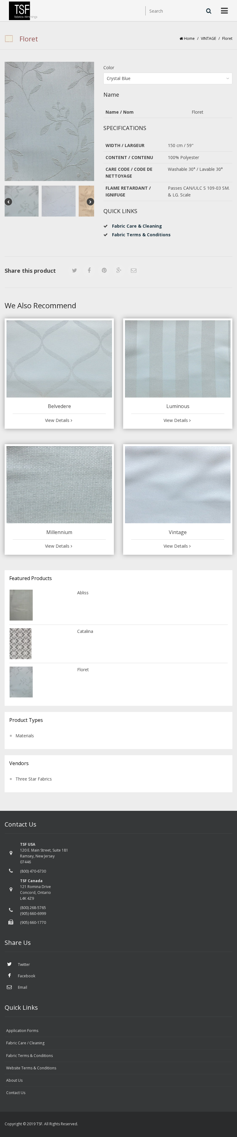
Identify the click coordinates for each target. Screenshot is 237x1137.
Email (22, 987)
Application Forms (22, 1030)
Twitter (23, 964)
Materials (24, 736)
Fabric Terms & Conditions (29, 1055)
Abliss (83, 593)
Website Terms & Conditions (31, 1068)
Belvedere (59, 406)
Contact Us (15, 1092)
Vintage (178, 532)
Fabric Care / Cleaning (25, 1043)
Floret (83, 669)
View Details (58, 420)
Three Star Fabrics (33, 779)
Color (108, 67)
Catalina (85, 631)
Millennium (59, 532)
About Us (14, 1080)
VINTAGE (208, 38)
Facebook (26, 976)
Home (189, 38)
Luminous (177, 406)
